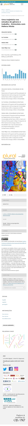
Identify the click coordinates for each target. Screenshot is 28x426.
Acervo (8, 9)
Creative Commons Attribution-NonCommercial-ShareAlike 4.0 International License (13, 243)
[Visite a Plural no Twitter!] (5, 370)
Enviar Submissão (8, 325)
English (4, 300)
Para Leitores (5, 314)
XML (11, 195)
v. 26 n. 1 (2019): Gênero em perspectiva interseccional (11, 11)
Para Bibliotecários (6, 318)
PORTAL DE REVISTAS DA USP (8, 2)
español (4, 302)
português (4, 304)
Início (3, 9)
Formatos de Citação (10, 287)
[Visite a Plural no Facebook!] (11, 370)
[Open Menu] (1, 4)
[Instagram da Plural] (16, 370)
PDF (5, 195)
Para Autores (5, 316)
